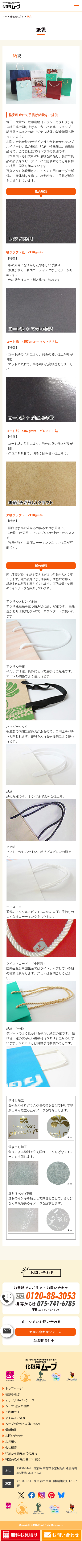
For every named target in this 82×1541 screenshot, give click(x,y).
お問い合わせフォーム (45, 1331)
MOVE (36, 1525)
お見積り (11, 1441)
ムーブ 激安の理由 (17, 1406)
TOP (4, 16)
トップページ (14, 1388)
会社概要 (11, 1447)
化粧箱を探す (17, 16)
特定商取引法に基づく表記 (22, 1459)
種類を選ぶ (12, 1394)
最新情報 (11, 1429)
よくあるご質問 (15, 1417)
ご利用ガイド (14, 1412)
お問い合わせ (14, 1435)
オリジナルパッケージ (19, 1400)
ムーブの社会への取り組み (22, 1423)
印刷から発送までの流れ (21, 1453)
